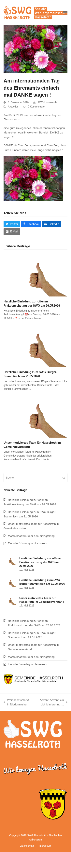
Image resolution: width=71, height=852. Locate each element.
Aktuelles (13, 106)
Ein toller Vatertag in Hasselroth (27, 543)
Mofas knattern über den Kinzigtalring (31, 535)
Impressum (45, 845)
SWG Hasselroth (47, 102)
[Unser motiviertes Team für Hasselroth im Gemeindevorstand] (35, 415)
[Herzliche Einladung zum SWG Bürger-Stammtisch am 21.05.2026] (35, 345)
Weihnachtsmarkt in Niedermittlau (16, 702)
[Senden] (64, 478)
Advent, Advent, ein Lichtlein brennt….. (50, 702)
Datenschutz (27, 845)
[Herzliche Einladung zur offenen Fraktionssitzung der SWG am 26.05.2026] (35, 274)
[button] (65, 12)
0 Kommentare (36, 106)
